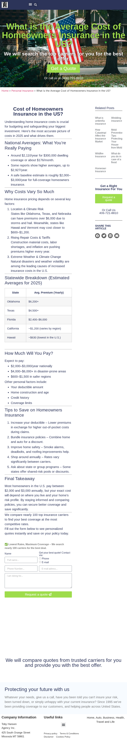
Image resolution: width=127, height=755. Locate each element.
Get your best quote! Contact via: (54, 554)
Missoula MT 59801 (13, 736)
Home (5, 90)
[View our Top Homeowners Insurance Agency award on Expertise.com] (105, 740)
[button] (30, 4)
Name (8, 553)
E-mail (45, 562)
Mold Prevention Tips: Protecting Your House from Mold (117, 138)
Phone (45, 558)
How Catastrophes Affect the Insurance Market (102, 135)
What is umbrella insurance (100, 121)
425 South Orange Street (16, 732)
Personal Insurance (22, 90)
